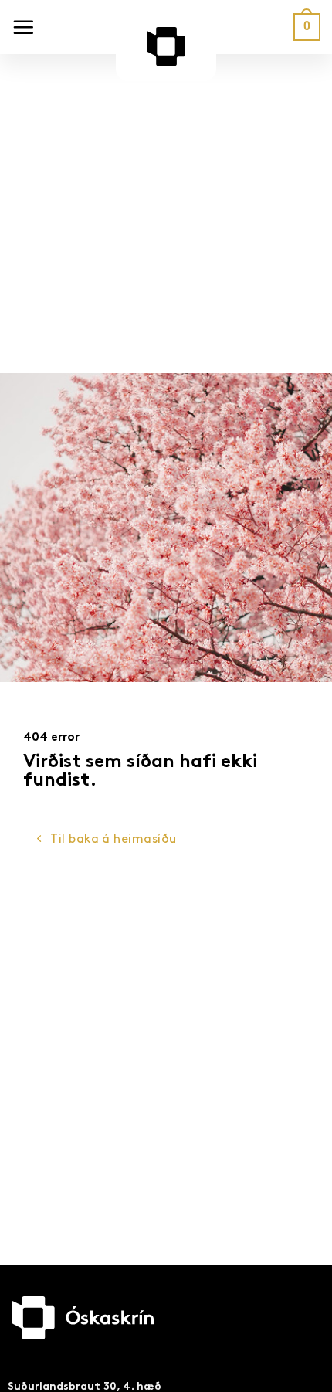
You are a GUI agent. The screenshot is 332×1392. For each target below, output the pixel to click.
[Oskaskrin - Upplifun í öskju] (166, 54)
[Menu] (23, 27)
